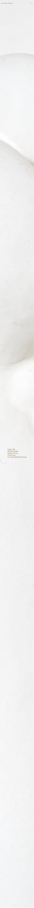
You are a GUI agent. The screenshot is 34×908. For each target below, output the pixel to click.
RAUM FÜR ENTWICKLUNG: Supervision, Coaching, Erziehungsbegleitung (17, 453)
